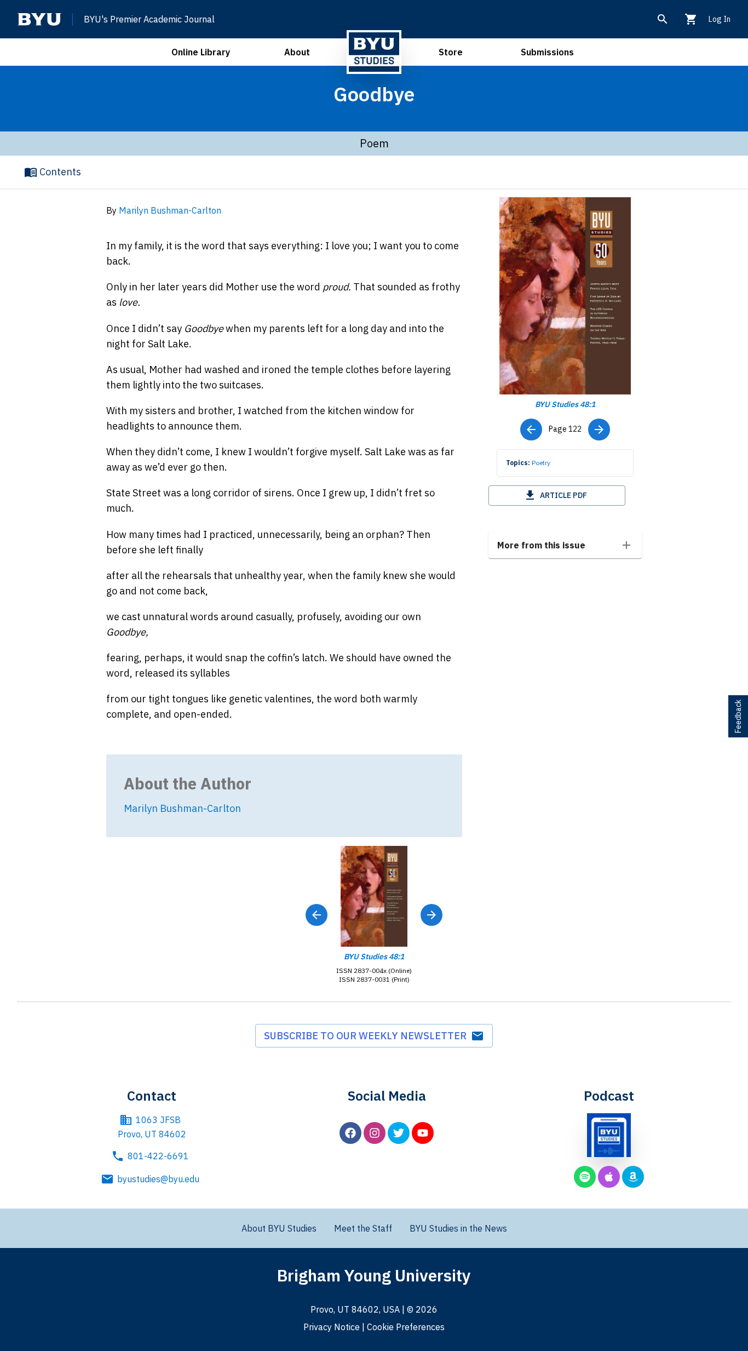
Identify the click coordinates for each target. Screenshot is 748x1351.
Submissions (547, 52)
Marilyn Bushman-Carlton (170, 210)
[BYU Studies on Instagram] (374, 1133)
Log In (719, 19)
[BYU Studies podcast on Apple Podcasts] (609, 1177)
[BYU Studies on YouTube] (423, 1133)
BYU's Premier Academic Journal (149, 19)
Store (451, 52)
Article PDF (563, 495)
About (297, 52)
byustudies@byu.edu (158, 1178)
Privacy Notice (331, 1326)
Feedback (738, 716)
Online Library (200, 52)
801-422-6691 (158, 1155)
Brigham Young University (374, 1275)
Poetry (541, 463)
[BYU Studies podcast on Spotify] (585, 1177)
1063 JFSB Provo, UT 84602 (152, 1127)
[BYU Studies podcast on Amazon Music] (633, 1177)
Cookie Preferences (406, 1326)
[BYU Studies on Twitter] (399, 1133)
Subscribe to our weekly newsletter (367, 1035)
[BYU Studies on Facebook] (350, 1133)
